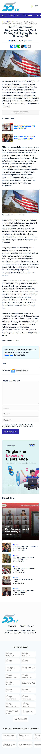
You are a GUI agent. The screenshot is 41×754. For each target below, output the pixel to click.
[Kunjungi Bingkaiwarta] (12, 697)
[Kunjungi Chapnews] (12, 683)
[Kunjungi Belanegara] (28, 697)
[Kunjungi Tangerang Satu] (12, 661)
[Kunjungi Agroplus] (28, 668)
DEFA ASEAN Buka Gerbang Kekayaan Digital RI (23, 591)
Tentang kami (12, 15)
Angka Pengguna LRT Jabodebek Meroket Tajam (25, 569)
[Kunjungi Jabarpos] (12, 690)
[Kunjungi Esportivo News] (25, 745)
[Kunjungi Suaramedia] (28, 676)
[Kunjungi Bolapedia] (28, 654)
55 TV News (27, 15)
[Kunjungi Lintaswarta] (28, 690)
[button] (32, 6)
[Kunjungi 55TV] (28, 712)
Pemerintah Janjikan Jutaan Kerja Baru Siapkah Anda (24, 138)
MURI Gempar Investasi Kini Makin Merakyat (24, 127)
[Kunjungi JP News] (12, 668)
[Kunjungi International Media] (28, 683)
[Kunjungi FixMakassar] (12, 705)
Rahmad (14, 41)
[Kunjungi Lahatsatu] (28, 661)
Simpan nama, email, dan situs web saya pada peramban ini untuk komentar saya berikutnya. (19, 425)
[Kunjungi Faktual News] (12, 712)
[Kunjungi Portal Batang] (25, 736)
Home (4, 22)
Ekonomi (10, 22)
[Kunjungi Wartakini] (20, 719)
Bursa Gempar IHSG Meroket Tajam (23, 580)
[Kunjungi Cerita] (9, 736)
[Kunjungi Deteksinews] (9, 745)
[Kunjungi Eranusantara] (12, 676)
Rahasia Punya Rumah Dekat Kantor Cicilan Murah (23, 558)
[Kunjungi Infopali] (28, 705)
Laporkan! (9, 355)
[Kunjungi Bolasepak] (12, 654)
